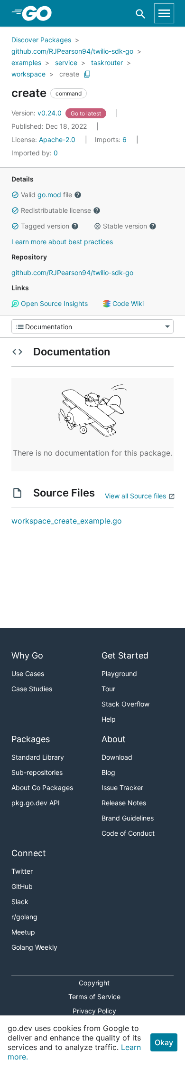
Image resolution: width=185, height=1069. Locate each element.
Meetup (23, 932)
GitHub (22, 886)
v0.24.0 (37, 113)
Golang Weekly (34, 947)
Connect (28, 853)
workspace (28, 74)
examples (26, 62)
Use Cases (27, 673)
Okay (164, 1042)
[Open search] (140, 13)
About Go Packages (42, 787)
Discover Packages (41, 40)
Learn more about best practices (62, 242)
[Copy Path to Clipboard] (87, 74)
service (66, 62)
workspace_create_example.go (66, 520)
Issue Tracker (122, 787)
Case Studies (31, 689)
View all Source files (135, 496)
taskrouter (107, 62)
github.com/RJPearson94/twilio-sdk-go (72, 51)
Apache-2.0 (57, 139)
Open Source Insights (53, 303)
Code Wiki (127, 303)
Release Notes (124, 803)
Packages (30, 739)
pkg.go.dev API (35, 803)
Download (117, 757)
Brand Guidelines (128, 818)
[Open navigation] (164, 13)
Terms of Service (94, 997)
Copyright (94, 983)
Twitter (22, 871)
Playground (119, 673)
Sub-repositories (37, 772)
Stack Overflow (125, 704)
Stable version (125, 226)
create (69, 74)
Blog (108, 772)
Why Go (27, 655)
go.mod (49, 195)
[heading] (40, 13)
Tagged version (45, 226)
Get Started (125, 655)
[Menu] (92, 326)
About (114, 739)
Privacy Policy (94, 1011)
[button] (15, 195)
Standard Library (37, 757)
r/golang (24, 917)
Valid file (46, 195)
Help (109, 719)
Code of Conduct (128, 833)
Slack (19, 901)
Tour (108, 689)
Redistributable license (56, 210)
